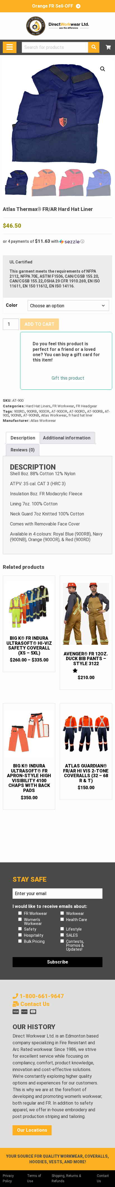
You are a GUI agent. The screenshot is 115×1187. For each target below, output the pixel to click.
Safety (30, 929)
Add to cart (39, 324)
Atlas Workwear (53, 415)
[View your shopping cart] (108, 47)
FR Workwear (63, 406)
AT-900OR (59, 411)
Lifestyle (74, 929)
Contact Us (34, 1004)
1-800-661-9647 (41, 996)
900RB (32, 411)
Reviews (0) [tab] (23, 450)
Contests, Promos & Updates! (75, 945)
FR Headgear (86, 406)
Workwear (75, 913)
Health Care (76, 920)
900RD (19, 411)
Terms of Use (34, 1178)
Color (12, 305)
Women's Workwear (33, 922)
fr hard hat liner (80, 415)
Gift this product (68, 378)
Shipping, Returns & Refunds (66, 1178)
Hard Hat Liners (38, 406)
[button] (103, 69)
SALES (72, 935)
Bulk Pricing (34, 941)
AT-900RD (77, 411)
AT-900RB (95, 411)
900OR (44, 411)
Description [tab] (23, 438)
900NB (16, 415)
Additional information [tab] (66, 438)
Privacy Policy (8, 1178)
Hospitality (33, 935)
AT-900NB (31, 415)
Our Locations (32, 1130)
